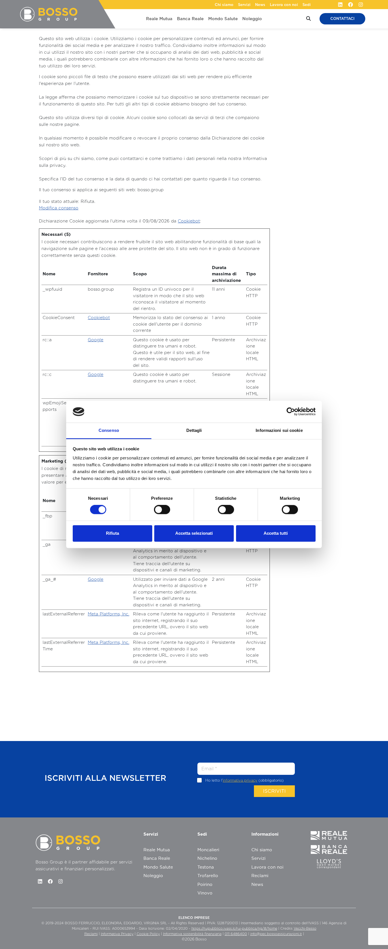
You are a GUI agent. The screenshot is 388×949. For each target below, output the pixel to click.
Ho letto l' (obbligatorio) (244, 780)
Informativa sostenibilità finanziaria (192, 934)
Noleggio (252, 18)
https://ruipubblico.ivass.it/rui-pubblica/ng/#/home (234, 928)
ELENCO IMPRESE (194, 917)
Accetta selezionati (194, 533)
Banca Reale (190, 18)
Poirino (204, 884)
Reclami (259, 875)
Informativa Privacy (117, 934)
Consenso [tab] (109, 430)
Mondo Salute (223, 18)
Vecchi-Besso (305, 928)
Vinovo (204, 893)
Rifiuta (112, 533)
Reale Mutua (159, 18)
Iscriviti (274, 791)
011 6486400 (236, 934)
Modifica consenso (58, 208)
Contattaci (342, 18)
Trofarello (207, 875)
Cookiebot (189, 221)
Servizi (244, 5)
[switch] (162, 509)
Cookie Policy (148, 934)
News (260, 5)
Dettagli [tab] (194, 430)
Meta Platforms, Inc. (108, 614)
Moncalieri (208, 849)
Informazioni (265, 834)
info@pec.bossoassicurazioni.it (276, 934)
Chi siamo (224, 5)
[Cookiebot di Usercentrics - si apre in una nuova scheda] (291, 411)
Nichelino (207, 858)
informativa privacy (240, 780)
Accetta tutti (276, 533)
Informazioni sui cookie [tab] (279, 430)
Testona (205, 867)
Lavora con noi (284, 5)
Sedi (307, 5)
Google (95, 339)
